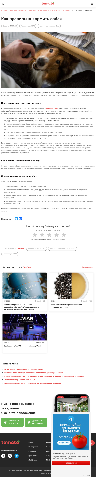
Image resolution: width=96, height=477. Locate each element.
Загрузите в (14, 422)
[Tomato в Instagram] (10, 456)
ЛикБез (20, 248)
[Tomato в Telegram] (16, 456)
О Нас (31, 442)
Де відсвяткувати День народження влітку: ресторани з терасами (33, 383)
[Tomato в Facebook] (3, 456)
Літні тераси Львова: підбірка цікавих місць (23, 369)
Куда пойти (33, 456)
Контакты (32, 451)
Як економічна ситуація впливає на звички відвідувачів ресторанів (33, 373)
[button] (86, 474)
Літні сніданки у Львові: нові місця (19, 380)
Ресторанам (33, 447)
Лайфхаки (32, 460)
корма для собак (51, 109)
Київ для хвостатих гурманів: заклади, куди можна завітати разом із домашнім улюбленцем (44, 376)
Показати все (88, 267)
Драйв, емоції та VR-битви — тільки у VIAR (22, 346)
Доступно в (37, 422)
